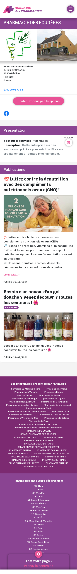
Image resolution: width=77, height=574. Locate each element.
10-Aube (38, 531)
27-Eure (38, 489)
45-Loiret (38, 545)
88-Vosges (38, 507)
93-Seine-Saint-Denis (38, 542)
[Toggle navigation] (70, 9)
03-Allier (38, 486)
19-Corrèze (38, 517)
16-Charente (38, 514)
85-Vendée (38, 493)
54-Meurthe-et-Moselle (38, 521)
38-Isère (38, 535)
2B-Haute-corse (38, 510)
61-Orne (38, 528)
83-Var (38, 496)
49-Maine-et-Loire (38, 538)
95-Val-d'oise (38, 503)
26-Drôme (38, 524)
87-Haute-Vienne (38, 549)
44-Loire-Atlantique (38, 500)
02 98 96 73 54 (14, 89)
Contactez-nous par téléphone (39, 101)
